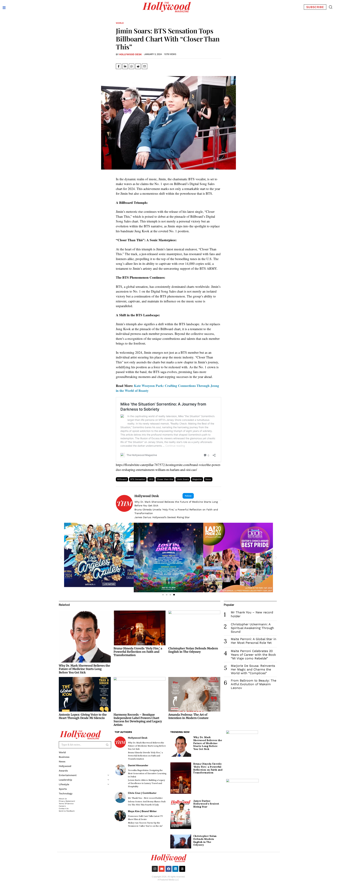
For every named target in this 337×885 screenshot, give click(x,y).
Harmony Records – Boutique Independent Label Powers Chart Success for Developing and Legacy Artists (138, 720)
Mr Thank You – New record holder (145, 798)
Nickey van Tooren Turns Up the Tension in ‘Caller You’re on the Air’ (145, 824)
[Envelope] (162, 869)
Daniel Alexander (138, 765)
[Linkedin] (175, 869)
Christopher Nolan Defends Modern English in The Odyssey (193, 650)
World (120, 23)
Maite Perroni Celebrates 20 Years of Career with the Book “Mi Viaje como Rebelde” (253, 654)
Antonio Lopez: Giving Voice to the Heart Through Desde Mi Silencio (83, 716)
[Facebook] (168, 869)
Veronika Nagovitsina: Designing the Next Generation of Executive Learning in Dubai (147, 773)
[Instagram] (155, 869)
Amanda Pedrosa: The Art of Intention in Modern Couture (188, 716)
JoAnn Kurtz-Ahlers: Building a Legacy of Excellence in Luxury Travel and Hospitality (146, 783)
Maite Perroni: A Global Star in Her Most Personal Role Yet (253, 640)
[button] (330, 7)
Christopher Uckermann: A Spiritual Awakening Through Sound (252, 628)
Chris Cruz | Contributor (142, 793)
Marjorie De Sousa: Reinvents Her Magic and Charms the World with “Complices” (253, 669)
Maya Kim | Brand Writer (142, 811)
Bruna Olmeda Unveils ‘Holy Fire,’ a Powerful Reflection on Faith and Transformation (176, 511)
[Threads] (182, 869)
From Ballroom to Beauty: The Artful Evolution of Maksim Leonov (253, 684)
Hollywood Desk (130, 54)
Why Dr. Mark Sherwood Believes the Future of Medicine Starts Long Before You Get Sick (176, 503)
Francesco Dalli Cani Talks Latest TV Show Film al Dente (145, 818)
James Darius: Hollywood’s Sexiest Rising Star (162, 517)
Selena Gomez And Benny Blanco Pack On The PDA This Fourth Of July (147, 803)
